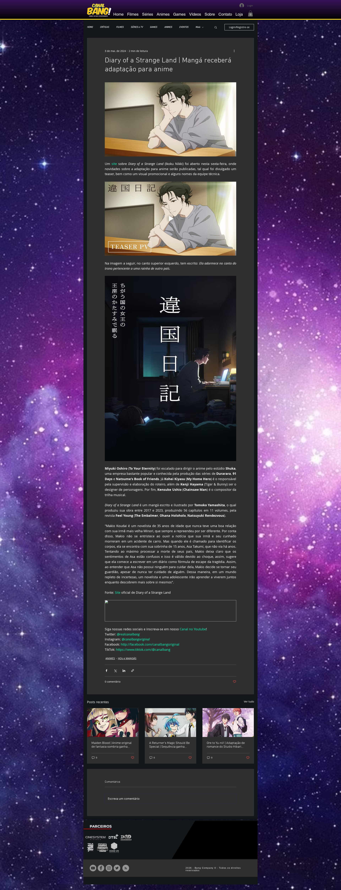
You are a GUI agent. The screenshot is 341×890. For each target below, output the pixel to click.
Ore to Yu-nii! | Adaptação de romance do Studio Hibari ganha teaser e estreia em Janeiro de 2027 (226, 745)
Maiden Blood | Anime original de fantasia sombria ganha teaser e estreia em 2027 (111, 745)
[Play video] (170, 219)
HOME (90, 27)
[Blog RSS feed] (125, 868)
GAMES (153, 27)
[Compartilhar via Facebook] (106, 670)
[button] (250, 13)
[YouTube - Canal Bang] (93, 868)
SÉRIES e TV (137, 27)
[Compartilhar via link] (132, 670)
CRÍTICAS (104, 27)
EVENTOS (183, 27)
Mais (198, 27)
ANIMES (168, 27)
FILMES (120, 27)
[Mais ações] (234, 51)
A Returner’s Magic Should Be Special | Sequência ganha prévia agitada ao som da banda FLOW (169, 745)
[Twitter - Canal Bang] (117, 868)
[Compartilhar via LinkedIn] (124, 670)
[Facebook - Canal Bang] (101, 868)
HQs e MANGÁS (127, 658)
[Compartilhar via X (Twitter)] (115, 670)
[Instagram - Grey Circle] (109, 868)
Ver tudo (249, 701)
